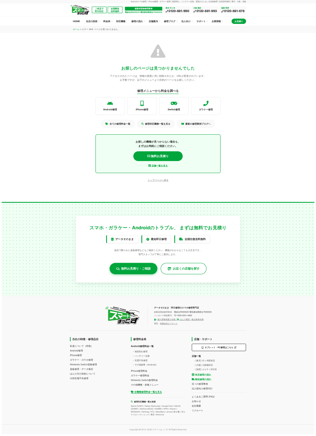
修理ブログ (169, 21)
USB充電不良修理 (79, 378)
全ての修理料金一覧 (120, 123)
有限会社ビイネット (169, 323)
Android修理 (76, 350)
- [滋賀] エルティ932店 (205, 369)
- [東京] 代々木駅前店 (204, 360)
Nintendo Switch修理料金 (144, 380)
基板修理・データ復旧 (81, 369)
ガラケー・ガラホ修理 (81, 359)
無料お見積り (159, 156)
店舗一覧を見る (159, 165)
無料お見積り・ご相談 (136, 268)
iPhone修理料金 (139, 370)
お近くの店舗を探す (186, 268)
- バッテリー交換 (141, 356)
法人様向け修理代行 (202, 388)
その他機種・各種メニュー (144, 384)
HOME (76, 21)
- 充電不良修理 (140, 360)
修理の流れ (137, 21)
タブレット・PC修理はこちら (219, 347)
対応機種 (120, 21)
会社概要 (196, 405)
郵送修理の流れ (203, 379)
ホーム (76, 29)
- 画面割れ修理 (140, 351)
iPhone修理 (76, 355)
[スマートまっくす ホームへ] (123, 315)
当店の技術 (91, 21)
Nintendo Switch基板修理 (83, 364)
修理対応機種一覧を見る (157, 123)
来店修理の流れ (203, 374)
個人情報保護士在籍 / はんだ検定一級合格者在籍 (180, 319)
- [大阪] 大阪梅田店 (203, 365)
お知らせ (196, 401)
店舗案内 (153, 21)
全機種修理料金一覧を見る (148, 391)
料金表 (106, 21)
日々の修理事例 (200, 383)
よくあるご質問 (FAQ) (203, 396)
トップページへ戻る (158, 180)
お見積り (239, 21)
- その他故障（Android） (145, 364)
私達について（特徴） (81, 346)
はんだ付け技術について (82, 373)
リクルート (197, 410)
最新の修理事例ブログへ (198, 123)
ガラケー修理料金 (140, 375)
